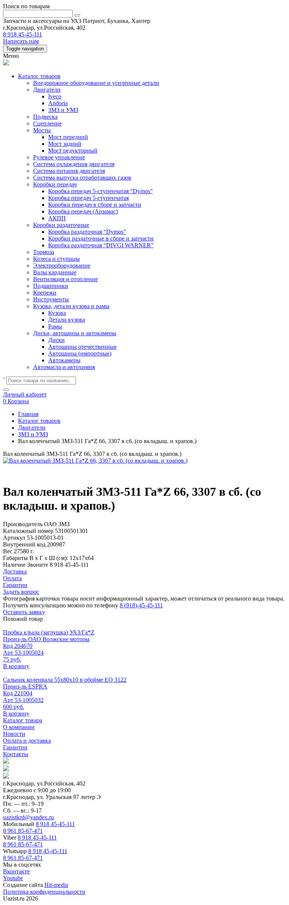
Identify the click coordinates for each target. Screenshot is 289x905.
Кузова (57, 313)
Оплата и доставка (27, 740)
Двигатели (47, 89)
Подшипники (50, 286)
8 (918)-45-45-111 (141, 605)
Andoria (58, 103)
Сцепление (47, 123)
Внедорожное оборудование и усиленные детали (96, 83)
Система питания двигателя (69, 171)
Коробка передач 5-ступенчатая (88, 198)
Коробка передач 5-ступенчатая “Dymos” (100, 191)
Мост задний (64, 144)
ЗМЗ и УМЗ (63, 110)
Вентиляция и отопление (65, 279)
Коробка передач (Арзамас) (83, 211)
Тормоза (43, 252)
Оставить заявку (24, 612)
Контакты (15, 754)
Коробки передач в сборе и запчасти (94, 204)
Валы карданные (54, 272)
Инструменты (51, 299)
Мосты (42, 130)
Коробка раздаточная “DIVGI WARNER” (101, 245)
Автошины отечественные (82, 347)
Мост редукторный (72, 150)
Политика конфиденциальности (44, 891)
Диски (56, 340)
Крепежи (44, 292)
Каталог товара (22, 720)
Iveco (54, 96)
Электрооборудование (61, 265)
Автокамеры (64, 360)
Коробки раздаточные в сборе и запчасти (101, 238)
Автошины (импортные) (79, 353)
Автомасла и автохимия (64, 367)
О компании (19, 727)
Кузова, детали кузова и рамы (71, 306)
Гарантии (15, 747)
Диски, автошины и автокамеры (74, 333)
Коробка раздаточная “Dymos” (87, 232)
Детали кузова (66, 319)
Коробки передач (55, 184)
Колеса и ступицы (56, 259)
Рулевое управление (59, 157)
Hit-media (56, 885)
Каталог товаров (39, 76)
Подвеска (45, 117)
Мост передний (68, 137)
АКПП (57, 218)
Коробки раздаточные (61, 225)
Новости (14, 734)
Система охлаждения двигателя (73, 164)
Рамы (55, 326)
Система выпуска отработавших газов (82, 177)
